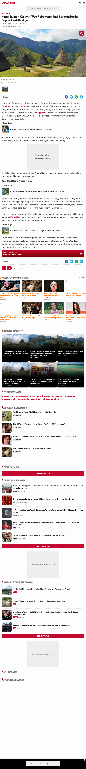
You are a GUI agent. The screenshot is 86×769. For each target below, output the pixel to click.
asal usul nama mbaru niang (53, 396)
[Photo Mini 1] (5, 89)
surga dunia (8, 399)
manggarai (49, 399)
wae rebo (7, 396)
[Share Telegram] (81, 96)
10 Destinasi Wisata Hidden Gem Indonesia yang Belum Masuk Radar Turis (35, 231)
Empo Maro (15, 217)
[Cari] (80, 3)
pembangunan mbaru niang (25, 399)
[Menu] (84, 3)
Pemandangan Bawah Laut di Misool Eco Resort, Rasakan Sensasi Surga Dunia (37, 191)
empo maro (71, 396)
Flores (23, 106)
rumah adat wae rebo (21, 396)
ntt (58, 399)
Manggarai (40, 112)
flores (40, 399)
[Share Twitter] (71, 96)
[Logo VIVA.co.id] (8, 3)
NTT (50, 106)
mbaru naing (36, 396)
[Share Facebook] (66, 96)
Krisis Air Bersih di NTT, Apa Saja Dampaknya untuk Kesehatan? (32, 129)
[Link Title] (7, 488)
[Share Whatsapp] (76, 96)
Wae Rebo (6, 106)
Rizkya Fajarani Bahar (13, 26)
